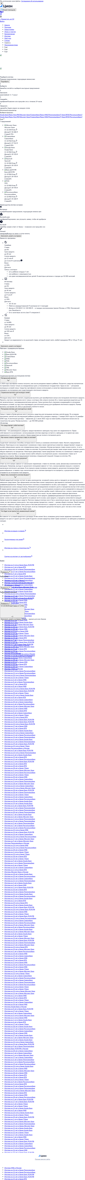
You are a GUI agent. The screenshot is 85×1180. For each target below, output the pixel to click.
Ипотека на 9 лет (10, 621)
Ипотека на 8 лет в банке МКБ (15, 686)
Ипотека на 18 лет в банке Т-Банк (16, 1139)
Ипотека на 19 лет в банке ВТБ (15, 757)
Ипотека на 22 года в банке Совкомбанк (19, 786)
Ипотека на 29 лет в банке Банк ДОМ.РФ (19, 744)
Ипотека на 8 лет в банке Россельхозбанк (19, 927)
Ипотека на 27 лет (11, 634)
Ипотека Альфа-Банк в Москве (15, 1007)
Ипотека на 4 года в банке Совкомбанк (18, 700)
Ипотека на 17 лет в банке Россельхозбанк (19, 1029)
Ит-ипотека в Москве (12, 585)
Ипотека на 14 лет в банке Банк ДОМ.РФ (19, 722)
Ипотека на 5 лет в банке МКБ (15, 885)
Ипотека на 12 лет (11, 638)
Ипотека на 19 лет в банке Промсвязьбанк (19, 1124)
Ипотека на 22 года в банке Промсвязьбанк (20, 594)
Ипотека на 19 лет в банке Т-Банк (16, 914)
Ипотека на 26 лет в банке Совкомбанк (18, 1146)
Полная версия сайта (42, 1159)
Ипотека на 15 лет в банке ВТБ (15, 764)
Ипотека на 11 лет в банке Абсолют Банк (19, 971)
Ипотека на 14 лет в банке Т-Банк (16, 1000)
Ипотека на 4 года (11, 623)
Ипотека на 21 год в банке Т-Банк (16, 969)
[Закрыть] (1, 3)
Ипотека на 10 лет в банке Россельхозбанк (19, 651)
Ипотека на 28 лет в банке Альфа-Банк (18, 1026)
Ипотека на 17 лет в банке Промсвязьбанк (19, 808)
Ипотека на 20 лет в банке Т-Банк (16, 989)
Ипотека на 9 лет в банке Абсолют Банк (18, 841)
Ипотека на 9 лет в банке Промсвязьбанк (19, 1046)
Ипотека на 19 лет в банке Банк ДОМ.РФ (19, 1141)
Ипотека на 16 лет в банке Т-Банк (16, 1115)
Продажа (7, 27)
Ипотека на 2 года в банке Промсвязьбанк (19, 819)
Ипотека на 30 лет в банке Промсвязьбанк (19, 812)
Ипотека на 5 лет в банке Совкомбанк (18, 1053)
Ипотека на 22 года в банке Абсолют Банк (19, 788)
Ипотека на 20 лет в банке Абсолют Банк (19, 636)
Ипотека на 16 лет (11, 636)
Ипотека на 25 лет (11, 629)
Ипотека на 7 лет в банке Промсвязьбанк (19, 640)
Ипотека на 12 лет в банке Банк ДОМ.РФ (19, 1177)
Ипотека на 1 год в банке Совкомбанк (18, 658)
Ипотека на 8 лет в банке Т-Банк (16, 936)
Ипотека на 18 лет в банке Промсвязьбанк (19, 569)
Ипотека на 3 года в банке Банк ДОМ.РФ (19, 565)
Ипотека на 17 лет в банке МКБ (15, 726)
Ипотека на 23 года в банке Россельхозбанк (20, 836)
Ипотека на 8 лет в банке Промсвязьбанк (19, 682)
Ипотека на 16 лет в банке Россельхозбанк (19, 828)
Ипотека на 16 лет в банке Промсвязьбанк (19, 1170)
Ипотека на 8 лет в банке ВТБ (15, 697)
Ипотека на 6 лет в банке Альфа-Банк (18, 755)
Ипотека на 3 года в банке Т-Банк (16, 987)
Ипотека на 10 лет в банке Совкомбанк (18, 797)
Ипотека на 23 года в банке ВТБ (16, 947)
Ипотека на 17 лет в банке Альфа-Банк (18, 1135)
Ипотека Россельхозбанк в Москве (16, 748)
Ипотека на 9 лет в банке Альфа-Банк (18, 861)
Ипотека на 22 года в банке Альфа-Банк (18, 695)
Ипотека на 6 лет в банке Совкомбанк (18, 976)
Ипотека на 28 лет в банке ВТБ (15, 1075)
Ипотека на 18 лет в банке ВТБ (15, 856)
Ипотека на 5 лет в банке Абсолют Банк (18, 817)
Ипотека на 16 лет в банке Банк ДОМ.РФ (19, 916)
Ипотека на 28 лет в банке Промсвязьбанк (19, 792)
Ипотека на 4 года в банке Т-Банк (16, 1079)
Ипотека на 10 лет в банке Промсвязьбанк (19, 892)
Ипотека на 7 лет (10, 640)
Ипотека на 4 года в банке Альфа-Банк (18, 739)
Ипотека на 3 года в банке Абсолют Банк (19, 1121)
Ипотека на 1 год (10, 649)
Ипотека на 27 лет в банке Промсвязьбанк (19, 596)
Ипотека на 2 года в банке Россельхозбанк (19, 1148)
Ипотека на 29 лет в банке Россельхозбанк (19, 876)
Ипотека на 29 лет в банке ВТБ (15, 998)
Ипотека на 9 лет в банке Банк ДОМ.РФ (18, 750)
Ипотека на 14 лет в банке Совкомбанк (18, 834)
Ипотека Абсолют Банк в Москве (16, 872)
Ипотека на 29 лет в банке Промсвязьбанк (19, 982)
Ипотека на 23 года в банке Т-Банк (17, 854)
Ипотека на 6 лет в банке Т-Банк (16, 865)
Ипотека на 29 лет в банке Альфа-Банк (18, 905)
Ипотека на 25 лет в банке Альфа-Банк (18, 576)
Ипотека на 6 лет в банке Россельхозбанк (19, 704)
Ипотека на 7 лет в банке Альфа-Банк (18, 814)
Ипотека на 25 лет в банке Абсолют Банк (19, 931)
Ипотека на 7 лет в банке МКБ (15, 1137)
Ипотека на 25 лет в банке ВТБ (15, 1179)
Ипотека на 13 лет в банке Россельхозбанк (19, 1172)
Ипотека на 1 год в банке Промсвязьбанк (19, 863)
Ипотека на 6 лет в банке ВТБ (15, 1022)
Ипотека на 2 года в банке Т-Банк (16, 852)
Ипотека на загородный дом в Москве (18, 656)
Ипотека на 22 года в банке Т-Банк (17, 973)
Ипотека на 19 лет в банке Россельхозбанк (19, 1064)
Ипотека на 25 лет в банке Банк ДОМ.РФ (19, 1044)
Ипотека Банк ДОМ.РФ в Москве (16, 1048)
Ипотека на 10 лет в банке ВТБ (15, 889)
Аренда (7, 25)
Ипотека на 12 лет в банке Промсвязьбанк (19, 810)
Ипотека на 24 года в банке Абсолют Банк (19, 991)
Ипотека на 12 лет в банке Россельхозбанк (19, 759)
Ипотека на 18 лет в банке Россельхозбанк (19, 984)
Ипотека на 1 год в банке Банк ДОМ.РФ (18, 887)
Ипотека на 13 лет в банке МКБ (15, 1068)
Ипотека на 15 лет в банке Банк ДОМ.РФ (19, 1174)
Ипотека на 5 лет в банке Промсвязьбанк (19, 823)
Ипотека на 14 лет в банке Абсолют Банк (19, 1071)
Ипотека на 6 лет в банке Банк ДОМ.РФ (18, 806)
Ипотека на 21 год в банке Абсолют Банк (19, 1126)
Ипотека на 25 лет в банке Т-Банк (16, 677)
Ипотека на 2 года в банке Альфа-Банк (18, 898)
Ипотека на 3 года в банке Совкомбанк (18, 920)
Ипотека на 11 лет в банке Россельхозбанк (19, 735)
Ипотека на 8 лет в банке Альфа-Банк (18, 934)
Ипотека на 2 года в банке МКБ (15, 1018)
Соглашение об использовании (32, 1)
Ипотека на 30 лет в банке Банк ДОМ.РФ (19, 1152)
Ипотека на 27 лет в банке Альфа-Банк (18, 1035)
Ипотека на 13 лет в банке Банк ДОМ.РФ (19, 832)
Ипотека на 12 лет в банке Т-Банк (16, 795)
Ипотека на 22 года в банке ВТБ (16, 717)
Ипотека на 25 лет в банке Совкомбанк (18, 878)
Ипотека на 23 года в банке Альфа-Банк (18, 1113)
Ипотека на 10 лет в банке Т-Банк (16, 859)
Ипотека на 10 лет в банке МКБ (15, 954)
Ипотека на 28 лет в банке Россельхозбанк (19, 1097)
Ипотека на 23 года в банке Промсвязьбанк (20, 753)
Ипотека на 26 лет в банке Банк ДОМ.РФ (19, 940)
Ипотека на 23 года (11, 603)
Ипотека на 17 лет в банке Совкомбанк (18, 1057)
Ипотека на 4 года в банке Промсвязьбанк (19, 1088)
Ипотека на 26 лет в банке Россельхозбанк (19, 978)
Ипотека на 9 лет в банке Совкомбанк (18, 1013)
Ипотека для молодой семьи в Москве (18, 583)
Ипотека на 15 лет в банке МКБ (15, 958)
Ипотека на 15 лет (11, 652)
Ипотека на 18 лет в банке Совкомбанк (18, 1143)
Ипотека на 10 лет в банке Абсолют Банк (19, 949)
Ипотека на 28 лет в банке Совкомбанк (18, 1051)
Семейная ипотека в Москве (14, 581)
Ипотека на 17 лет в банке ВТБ (15, 684)
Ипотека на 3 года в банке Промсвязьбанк (19, 781)
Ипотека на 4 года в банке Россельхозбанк (19, 772)
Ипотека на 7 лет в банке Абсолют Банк (18, 1037)
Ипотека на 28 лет (11, 658)
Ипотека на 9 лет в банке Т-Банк (16, 1106)
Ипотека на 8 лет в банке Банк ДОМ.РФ (18, 1009)
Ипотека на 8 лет (10, 663)
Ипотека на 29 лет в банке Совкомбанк (18, 980)
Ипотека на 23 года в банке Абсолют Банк (19, 1090)
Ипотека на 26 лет (11, 601)
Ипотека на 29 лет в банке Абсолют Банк (19, 925)
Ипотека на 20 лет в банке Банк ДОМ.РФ (19, 1117)
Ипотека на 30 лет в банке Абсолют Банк (19, 647)
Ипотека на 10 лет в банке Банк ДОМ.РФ (19, 907)
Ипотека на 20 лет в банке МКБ (15, 1033)
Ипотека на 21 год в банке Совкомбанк (18, 666)
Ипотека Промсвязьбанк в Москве (16, 843)
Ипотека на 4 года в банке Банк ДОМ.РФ (19, 691)
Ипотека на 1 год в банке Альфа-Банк (18, 1020)
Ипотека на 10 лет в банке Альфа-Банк (18, 730)
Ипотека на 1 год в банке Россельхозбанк (19, 1062)
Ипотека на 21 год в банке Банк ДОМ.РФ (19, 627)
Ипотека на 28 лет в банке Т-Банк (16, 768)
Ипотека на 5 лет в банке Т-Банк (16, 1104)
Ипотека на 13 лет (11, 665)
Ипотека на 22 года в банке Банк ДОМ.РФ (19, 724)
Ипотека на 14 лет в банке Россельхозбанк (19, 799)
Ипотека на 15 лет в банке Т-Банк (16, 1132)
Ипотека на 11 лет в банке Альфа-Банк (18, 1130)
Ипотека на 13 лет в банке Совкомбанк (18, 779)
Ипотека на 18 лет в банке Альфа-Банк (18, 874)
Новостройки (9, 29)
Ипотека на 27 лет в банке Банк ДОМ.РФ (19, 642)
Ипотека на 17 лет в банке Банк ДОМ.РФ (19, 1101)
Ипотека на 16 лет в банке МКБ (15, 1150)
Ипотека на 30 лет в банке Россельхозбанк (19, 896)
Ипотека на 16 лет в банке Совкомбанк (18, 867)
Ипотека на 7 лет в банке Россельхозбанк (19, 825)
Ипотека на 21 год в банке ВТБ (15, 711)
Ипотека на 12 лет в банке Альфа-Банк (18, 1128)
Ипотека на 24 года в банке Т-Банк (17, 746)
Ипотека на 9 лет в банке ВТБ (15, 574)
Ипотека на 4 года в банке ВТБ (15, 1084)
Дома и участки (10, 32)
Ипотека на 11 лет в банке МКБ (15, 1095)
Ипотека (7, 36)
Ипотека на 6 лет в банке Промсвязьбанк (19, 1060)
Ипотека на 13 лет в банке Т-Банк (16, 715)
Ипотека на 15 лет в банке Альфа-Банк (18, 1040)
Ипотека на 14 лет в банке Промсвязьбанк (19, 737)
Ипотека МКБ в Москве (12, 1168)
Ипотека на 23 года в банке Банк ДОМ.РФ (19, 689)
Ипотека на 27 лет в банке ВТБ (15, 960)
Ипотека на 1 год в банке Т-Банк (16, 1119)
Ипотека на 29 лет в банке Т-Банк (16, 775)
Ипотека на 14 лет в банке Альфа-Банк (18, 1108)
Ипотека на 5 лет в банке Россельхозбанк (19, 951)
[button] (44, 129)
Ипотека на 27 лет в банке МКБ (15, 912)
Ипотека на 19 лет (11, 660)
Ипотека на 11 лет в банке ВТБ (15, 728)
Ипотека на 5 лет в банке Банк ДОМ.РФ (18, 1099)
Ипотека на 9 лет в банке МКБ (15, 1110)
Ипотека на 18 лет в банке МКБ (15, 1073)
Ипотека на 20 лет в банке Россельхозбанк (19, 965)
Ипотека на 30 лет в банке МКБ (15, 777)
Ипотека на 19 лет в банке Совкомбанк (18, 956)
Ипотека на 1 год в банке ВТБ (15, 901)
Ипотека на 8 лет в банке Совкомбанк (18, 713)
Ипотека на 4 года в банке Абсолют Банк (19, 1015)
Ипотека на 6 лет (10, 625)
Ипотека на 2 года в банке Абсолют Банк (19, 770)
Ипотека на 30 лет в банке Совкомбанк (18, 702)
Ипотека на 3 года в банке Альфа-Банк (18, 622)
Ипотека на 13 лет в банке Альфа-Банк (18, 929)
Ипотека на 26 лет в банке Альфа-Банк (18, 801)
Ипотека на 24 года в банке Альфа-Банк (18, 1066)
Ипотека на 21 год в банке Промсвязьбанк (19, 881)
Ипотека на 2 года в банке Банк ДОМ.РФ (19, 761)
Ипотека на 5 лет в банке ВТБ (15, 567)
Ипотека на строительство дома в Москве (19, 654)
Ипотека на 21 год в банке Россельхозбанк (19, 673)
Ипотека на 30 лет (11, 667)
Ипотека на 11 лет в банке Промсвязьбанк (19, 742)
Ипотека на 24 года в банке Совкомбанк (19, 733)
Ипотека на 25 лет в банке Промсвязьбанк (19, 942)
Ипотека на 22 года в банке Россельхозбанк (20, 918)
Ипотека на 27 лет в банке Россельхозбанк (19, 571)
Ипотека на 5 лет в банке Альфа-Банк (18, 883)
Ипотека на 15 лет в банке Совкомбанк (18, 1002)
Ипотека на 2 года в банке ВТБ (15, 870)
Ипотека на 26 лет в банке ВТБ (15, 1077)
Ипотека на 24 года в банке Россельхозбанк (20, 848)
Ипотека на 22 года (11, 647)
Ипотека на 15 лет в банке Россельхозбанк (19, 1086)
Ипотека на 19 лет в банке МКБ (15, 967)
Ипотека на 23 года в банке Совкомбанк (19, 1042)
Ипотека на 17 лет (11, 669)
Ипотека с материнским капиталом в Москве (20, 587)
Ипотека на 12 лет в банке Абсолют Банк (19, 993)
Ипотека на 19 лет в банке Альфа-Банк (18, 803)
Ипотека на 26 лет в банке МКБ (15, 1004)
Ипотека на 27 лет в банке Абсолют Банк (19, 945)
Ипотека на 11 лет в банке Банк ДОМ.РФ (19, 719)
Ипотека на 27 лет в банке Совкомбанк (18, 1031)
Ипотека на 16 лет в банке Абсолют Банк (19, 706)
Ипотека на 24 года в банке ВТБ (16, 903)
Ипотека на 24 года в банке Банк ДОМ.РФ (19, 909)
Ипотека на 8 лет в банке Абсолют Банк (18, 624)
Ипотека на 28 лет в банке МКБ (15, 850)
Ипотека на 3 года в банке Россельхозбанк (19, 671)
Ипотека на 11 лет (11, 596)
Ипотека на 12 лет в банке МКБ (15, 708)
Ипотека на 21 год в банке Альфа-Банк (18, 894)
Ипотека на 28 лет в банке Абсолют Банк (19, 660)
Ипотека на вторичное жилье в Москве (18, 599)
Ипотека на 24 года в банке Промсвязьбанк (20, 675)
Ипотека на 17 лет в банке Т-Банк (16, 1024)
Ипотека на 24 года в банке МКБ (16, 830)
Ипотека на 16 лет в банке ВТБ (15, 1093)
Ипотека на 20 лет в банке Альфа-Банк (18, 591)
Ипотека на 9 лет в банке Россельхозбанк (19, 1082)
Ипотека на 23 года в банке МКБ (16, 845)
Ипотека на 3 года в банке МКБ (15, 962)
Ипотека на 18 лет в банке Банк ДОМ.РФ (19, 790)
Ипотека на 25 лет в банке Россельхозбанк (19, 923)
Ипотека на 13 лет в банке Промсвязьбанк (19, 578)
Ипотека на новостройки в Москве (16, 645)
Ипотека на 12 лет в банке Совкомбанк (18, 589)
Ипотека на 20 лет (11, 643)
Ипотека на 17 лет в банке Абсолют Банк (19, 839)
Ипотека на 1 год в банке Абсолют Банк (18, 1055)
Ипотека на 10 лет (11, 627)
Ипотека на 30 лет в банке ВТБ (15, 766)
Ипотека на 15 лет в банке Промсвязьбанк (19, 821)
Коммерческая (9, 34)
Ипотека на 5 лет (10, 632)
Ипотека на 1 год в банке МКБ (15, 995)
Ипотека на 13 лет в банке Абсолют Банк (19, 938)
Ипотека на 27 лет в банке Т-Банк (16, 1011)
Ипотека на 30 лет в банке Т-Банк (16, 693)
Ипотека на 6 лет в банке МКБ (15, 680)
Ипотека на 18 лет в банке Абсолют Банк (19, 783)
